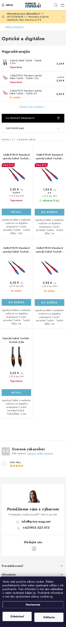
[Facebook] (34, 549)
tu (35, 593)
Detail (16, 212)
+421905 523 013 (36, 527)
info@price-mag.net (35, 521)
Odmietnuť (17, 616)
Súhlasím (49, 617)
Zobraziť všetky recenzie (40, 453)
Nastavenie (33, 605)
